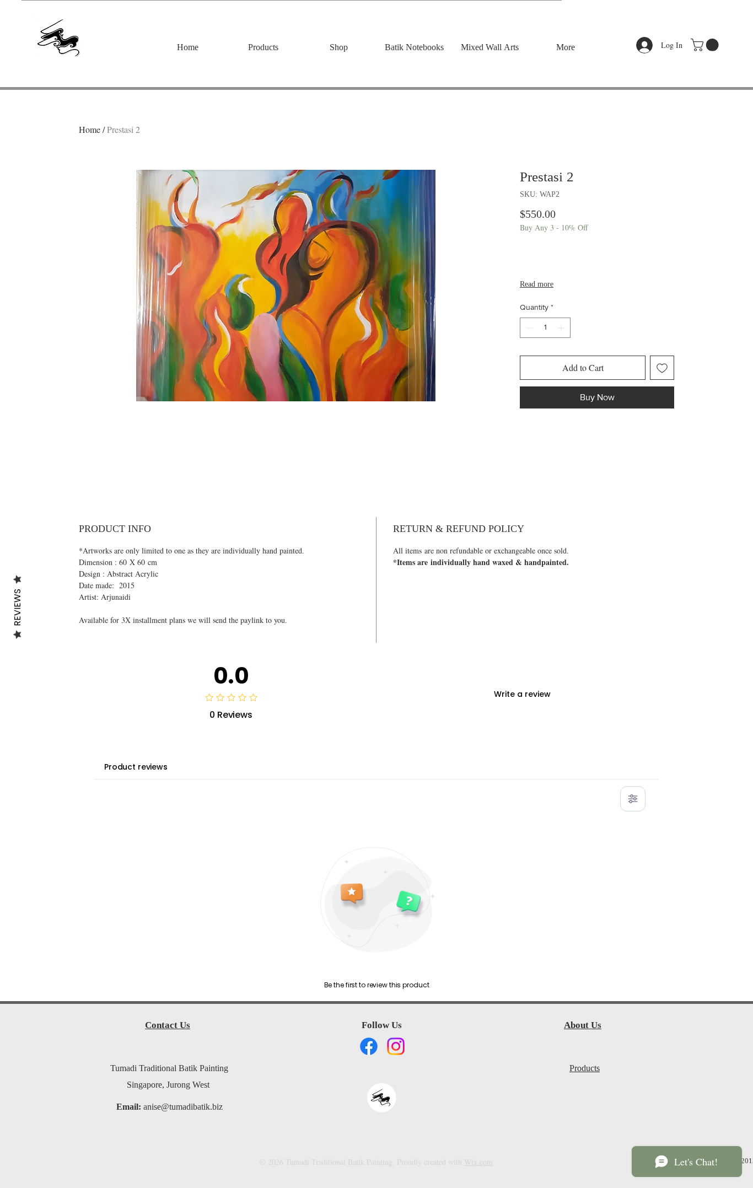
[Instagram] (395, 1046)
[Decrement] (528, 327)
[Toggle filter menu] (633, 798)
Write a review (522, 694)
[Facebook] (368, 1046)
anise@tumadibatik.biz (183, 1107)
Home (89, 129)
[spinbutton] (545, 327)
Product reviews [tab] (136, 766)
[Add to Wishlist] (662, 368)
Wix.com (478, 1162)
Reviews (17, 607)
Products (584, 1069)
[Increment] (562, 327)
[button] (706, 45)
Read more (536, 285)
